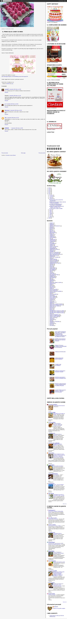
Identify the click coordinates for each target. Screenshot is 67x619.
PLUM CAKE (52, 298)
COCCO (51, 242)
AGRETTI (51, 223)
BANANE (51, 227)
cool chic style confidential (53, 443)
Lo (5, 103)
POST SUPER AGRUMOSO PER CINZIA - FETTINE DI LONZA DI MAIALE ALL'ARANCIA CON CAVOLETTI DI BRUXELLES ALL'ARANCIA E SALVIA (60, 334)
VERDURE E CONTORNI (54, 321)
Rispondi (6, 92)
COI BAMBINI (52, 243)
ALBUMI (51, 224)
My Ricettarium (51, 483)
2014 (49, 189)
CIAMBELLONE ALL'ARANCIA (58, 365)
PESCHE (51, 295)
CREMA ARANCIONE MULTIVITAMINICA (59, 359)
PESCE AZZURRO (53, 294)
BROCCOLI (52, 231)
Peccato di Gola (51, 593)
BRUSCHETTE (52, 232)
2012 (49, 191)
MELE (51, 278)
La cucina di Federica (52, 404)
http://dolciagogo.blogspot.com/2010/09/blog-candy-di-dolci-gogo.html (15, 76)
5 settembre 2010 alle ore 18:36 (12, 103)
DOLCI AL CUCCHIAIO (54, 253)
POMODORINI (52, 302)
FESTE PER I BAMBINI (54, 257)
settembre (51, 198)
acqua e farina (51, 452)
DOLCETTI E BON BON (54, 252)
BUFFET (51, 233)
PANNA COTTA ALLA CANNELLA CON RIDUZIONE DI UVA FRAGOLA (60, 346)
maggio (50, 213)
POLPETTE (52, 300)
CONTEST (52, 245)
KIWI (50, 271)
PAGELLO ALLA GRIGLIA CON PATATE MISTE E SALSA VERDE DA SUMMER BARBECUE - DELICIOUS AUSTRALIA (58, 574)
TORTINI (51, 318)
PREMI (51, 303)
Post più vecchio (42, 152)
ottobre (50, 197)
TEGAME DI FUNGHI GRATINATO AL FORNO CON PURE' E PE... (56, 207)
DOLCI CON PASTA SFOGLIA (55, 254)
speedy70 (7, 89)
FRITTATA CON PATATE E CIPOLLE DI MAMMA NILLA (60, 378)
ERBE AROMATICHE (54, 255)
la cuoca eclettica (51, 422)
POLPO (51, 301)
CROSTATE (52, 250)
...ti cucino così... (51, 433)
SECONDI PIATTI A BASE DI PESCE (57, 311)
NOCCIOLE (52, 286)
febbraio (51, 216)
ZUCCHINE (52, 325)
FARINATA (52, 256)
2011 (49, 192)
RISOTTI (51, 308)
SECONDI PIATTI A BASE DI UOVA (56, 312)
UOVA (51, 320)
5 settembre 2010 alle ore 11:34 (15, 95)
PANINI (51, 288)
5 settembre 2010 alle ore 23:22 (16, 110)
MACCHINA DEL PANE (54, 274)
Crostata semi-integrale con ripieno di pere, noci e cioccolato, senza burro (58, 584)
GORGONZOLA (53, 268)
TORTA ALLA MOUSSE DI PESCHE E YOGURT (60, 371)
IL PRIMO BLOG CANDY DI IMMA (55, 208)
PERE (51, 293)
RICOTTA (51, 307)
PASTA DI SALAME (53, 289)
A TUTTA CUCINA (51, 412)
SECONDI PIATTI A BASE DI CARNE (57, 310)
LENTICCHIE (52, 273)
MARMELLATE (52, 276)
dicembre (51, 195)
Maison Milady (51, 551)
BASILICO (52, 228)
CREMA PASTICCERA (54, 249)
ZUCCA (51, 324)
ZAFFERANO (52, 323)
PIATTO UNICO (53, 297)
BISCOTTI (52, 230)
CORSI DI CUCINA (53, 246)
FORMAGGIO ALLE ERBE (55, 263)
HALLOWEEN (52, 269)
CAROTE (51, 235)
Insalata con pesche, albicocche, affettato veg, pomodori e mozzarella (57, 424)
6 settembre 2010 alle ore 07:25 (13, 117)
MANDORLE (52, 275)
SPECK (51, 313)
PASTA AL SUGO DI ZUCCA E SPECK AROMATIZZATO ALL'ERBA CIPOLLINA (60, 384)
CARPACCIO (52, 236)
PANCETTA (52, 287)
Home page (23, 152)
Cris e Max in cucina (52, 517)
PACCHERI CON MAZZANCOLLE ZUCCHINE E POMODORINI (55, 205)
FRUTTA (51, 265)
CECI (51, 238)
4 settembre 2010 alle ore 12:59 (15, 89)
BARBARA (7, 128)
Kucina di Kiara (51, 582)
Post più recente (5, 152)
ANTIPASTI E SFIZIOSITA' (55, 225)
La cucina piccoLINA (52, 570)
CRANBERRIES (53, 248)
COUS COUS (52, 247)
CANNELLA (52, 234)
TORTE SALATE (53, 317)
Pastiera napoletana (52, 594)
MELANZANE (52, 277)
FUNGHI (51, 266)
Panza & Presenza (52, 560)
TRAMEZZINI (52, 319)
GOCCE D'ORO (53, 267)
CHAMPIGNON (52, 239)
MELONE (51, 279)
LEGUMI (51, 272)
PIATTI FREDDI (53, 296)
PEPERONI (52, 292)
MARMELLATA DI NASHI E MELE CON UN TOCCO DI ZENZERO (57, 203)
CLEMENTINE (52, 241)
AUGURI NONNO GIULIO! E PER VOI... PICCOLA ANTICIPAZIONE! (60, 391)
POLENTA (52, 299)
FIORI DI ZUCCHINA (54, 260)
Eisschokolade (56, 474)
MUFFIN (51, 285)
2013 (49, 190)
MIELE (51, 281)
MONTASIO (52, 283)
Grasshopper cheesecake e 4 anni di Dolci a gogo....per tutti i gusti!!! (58, 495)
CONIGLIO (52, 244)
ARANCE (51, 226)
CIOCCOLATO (52, 240)
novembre (51, 196)
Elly (5, 117)
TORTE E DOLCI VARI (54, 316)
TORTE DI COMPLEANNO (55, 315)
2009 (49, 218)
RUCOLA (51, 309)
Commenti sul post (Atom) (11, 155)
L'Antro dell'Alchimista (53, 473)
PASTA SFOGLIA (53, 290)
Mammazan (7, 110)
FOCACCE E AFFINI (54, 261)
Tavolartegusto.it (51, 510)
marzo (50, 215)
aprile (50, 214)
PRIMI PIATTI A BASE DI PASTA (56, 304)
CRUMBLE (52, 251)
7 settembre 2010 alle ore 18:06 (17, 128)
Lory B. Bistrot (51, 464)
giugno (50, 212)
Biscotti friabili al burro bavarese (59, 405)
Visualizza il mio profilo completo (59, 608)
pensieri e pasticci (52, 524)
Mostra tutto (64, 503)
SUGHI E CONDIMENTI (54, 314)
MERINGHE (52, 280)
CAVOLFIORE (52, 237)
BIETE (51, 229)
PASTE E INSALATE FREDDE (55, 291)
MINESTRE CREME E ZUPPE (55, 282)
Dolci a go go (51, 493)
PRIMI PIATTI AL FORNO (54, 305)
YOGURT (51, 322)
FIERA (51, 258)
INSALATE (52, 270)
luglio (50, 210)
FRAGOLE (52, 264)
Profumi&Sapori (51, 542)
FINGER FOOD (52, 259)
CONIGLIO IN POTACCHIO (60, 351)
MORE (51, 284)
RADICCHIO (52, 306)
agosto (50, 209)
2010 (49, 193)
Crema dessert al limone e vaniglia (54, 525)
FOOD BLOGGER (53, 262)
